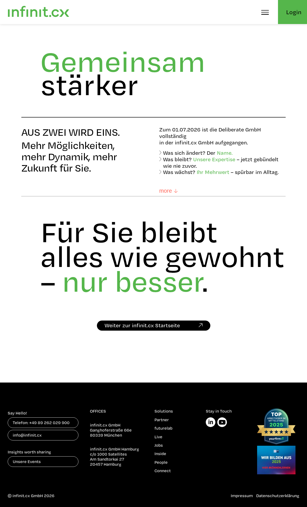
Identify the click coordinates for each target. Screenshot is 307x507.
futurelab (163, 428)
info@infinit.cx (27, 435)
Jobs (158, 445)
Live (158, 436)
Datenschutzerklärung (277, 495)
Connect (162, 470)
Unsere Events (27, 461)
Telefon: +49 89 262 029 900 (41, 422)
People (161, 462)
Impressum (242, 495)
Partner (161, 419)
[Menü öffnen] (265, 12)
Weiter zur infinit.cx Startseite (142, 325)
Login (293, 12)
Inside (160, 453)
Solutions (163, 411)
